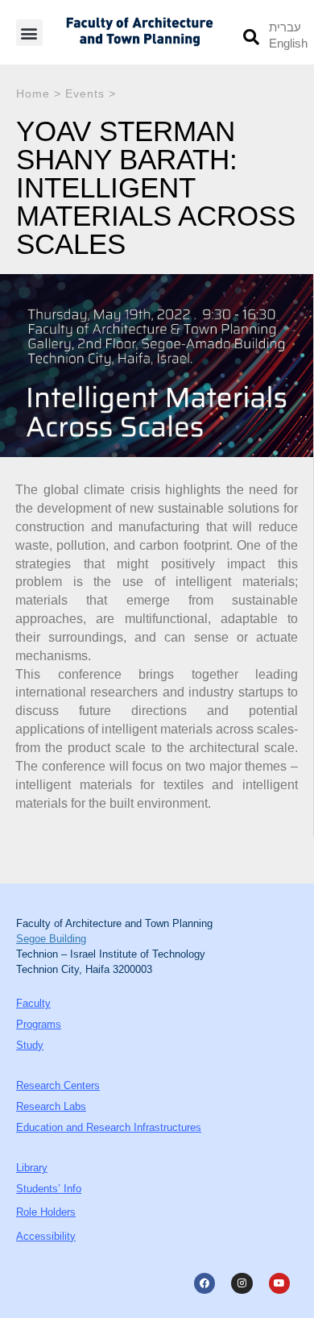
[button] (29, 32)
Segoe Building (51, 939)
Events (85, 93)
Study (29, 1045)
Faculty (33, 1003)
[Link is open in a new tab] (204, 1283)
